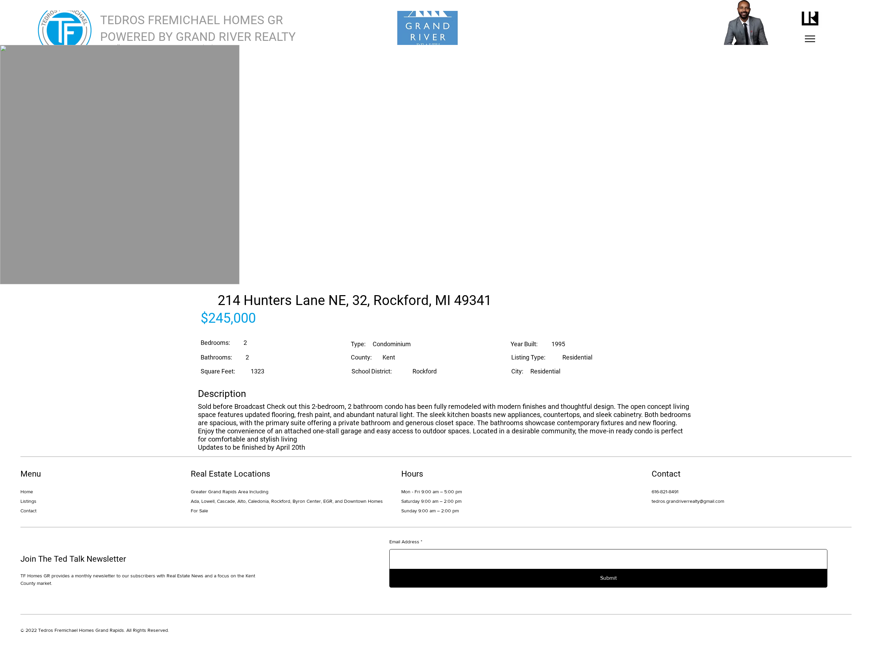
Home (26, 491)
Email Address (404, 541)
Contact (28, 510)
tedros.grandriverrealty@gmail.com (688, 501)
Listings (28, 501)
